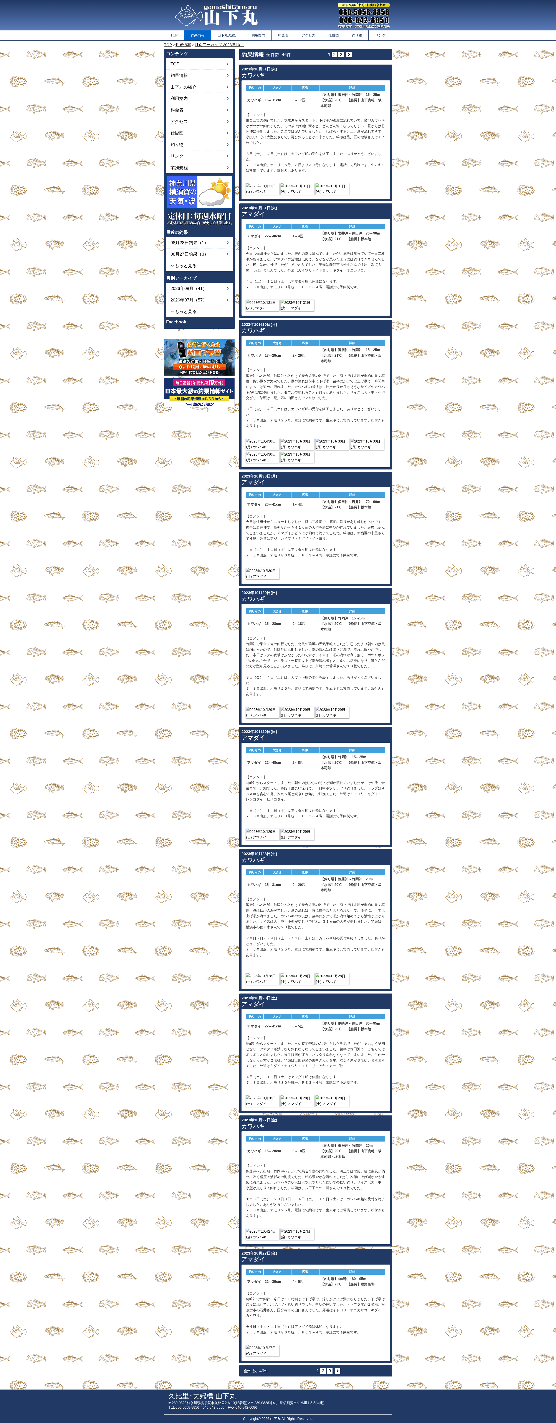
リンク (380, 35)
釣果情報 (198, 35)
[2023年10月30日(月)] (262, 444)
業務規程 (179, 167)
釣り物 (357, 35)
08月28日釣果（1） (189, 242)
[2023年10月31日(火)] (262, 189)
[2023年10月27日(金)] (262, 1234)
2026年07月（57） (188, 300)
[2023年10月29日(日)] (262, 712)
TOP (174, 35)
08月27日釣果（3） (189, 254)
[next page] (349, 54)
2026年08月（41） (188, 288)
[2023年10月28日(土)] (262, 979)
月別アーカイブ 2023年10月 (219, 45)
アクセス (308, 35)
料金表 (283, 35)
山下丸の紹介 (227, 35)
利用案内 (258, 35)
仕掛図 (333, 35)
